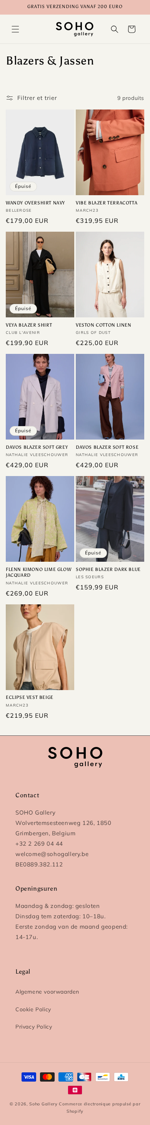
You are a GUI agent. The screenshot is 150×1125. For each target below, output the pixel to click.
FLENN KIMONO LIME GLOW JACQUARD (38, 572)
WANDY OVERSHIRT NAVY (35, 203)
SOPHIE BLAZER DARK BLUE (108, 569)
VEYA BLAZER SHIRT (29, 325)
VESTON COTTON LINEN (103, 325)
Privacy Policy (33, 1026)
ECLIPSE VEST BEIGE (29, 697)
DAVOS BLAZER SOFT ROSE (107, 447)
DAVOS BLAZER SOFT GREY (37, 447)
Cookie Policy (33, 1009)
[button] (15, 29)
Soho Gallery (43, 1104)
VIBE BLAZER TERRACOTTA (106, 203)
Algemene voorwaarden (47, 991)
